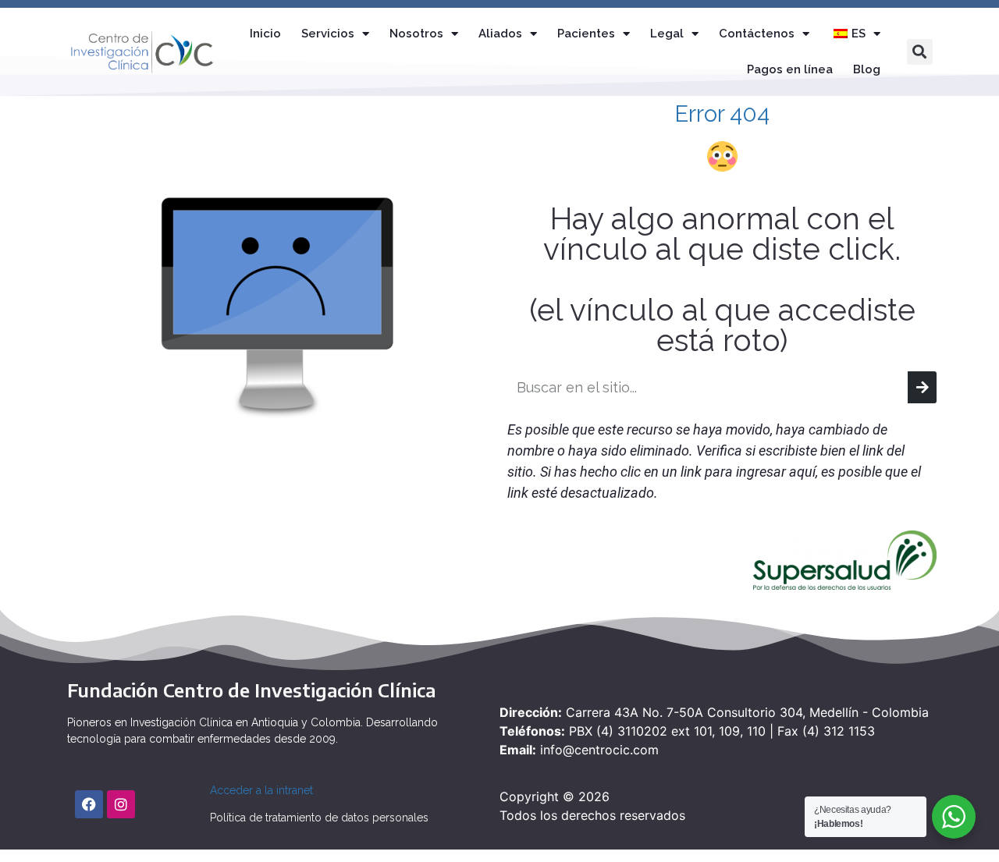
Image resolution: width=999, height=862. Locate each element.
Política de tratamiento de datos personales (319, 817)
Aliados (500, 34)
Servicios (327, 34)
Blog (866, 69)
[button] (920, 52)
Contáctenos (757, 34)
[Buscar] (922, 387)
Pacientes (586, 34)
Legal (667, 34)
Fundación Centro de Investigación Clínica (251, 689)
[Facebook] (89, 804)
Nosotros (416, 34)
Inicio (265, 34)
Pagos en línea (790, 69)
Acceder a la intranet (261, 790)
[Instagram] (121, 804)
